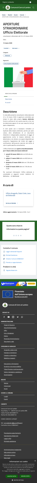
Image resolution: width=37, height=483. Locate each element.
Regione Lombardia (8, 2)
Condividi (6, 48)
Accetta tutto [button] (11, 476)
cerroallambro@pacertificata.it (13, 423)
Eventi (6, 399)
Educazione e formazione (11, 364)
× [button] (35, 461)
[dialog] (18, 471)
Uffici (5, 330)
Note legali (7, 458)
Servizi (22, 15)
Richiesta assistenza (10, 441)
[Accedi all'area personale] (30, 2)
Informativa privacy (9, 455)
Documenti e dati (9, 341)
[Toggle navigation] (3, 7)
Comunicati (7, 386)
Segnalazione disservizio (11, 436)
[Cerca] (33, 8)
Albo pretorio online (9, 452)
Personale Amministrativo (11, 339)
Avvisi (16, 15)
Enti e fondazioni (9, 333)
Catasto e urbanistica (10, 355)
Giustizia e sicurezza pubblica (12, 366)
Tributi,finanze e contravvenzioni (13, 369)
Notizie (6, 383)
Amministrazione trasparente (12, 450)
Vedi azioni (15, 48)
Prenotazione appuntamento (12, 433)
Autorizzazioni (8, 375)
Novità (10, 15)
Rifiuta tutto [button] (25, 476)
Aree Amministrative (10, 328)
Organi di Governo (9, 325)
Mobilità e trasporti (9, 358)
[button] (18, 480)
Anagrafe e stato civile (10, 350)
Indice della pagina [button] (11, 93)
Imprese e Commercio (10, 353)
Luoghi (6, 396)
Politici (6, 336)
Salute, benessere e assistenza (13, 372)
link (18, 472)
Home (4, 15)
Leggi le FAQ (7, 439)
